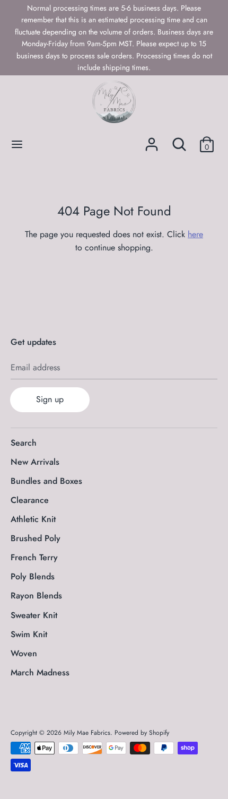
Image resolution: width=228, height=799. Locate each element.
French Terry (34, 557)
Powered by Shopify (142, 732)
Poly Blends (33, 576)
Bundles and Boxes (46, 481)
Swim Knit (29, 634)
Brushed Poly (35, 538)
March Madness (40, 672)
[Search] (179, 140)
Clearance (30, 500)
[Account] (151, 140)
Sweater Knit (34, 615)
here (195, 234)
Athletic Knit (33, 519)
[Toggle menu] (17, 144)
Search (24, 443)
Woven (24, 653)
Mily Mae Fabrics (87, 732)
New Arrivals (35, 462)
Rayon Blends (36, 595)
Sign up (50, 399)
